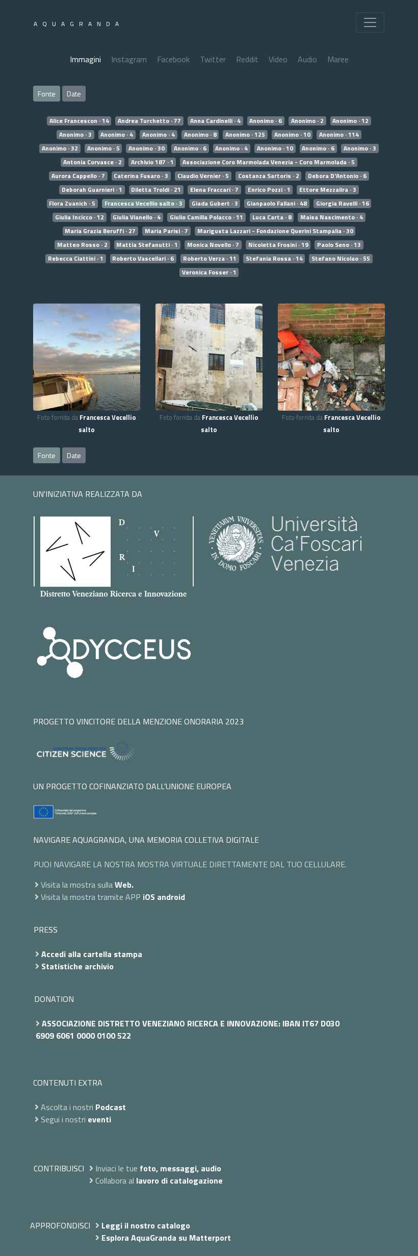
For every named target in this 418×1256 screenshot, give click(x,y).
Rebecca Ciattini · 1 (75, 258)
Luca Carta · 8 (272, 217)
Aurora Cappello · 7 (78, 176)
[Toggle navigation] (370, 22)
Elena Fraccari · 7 (214, 189)
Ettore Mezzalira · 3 (327, 189)
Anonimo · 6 (265, 120)
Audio (307, 59)
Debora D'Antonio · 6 (337, 176)
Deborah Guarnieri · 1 (92, 189)
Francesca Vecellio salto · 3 (143, 203)
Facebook (173, 59)
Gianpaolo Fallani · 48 (277, 203)
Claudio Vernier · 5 (203, 176)
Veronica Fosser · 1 (209, 272)
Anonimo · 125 (245, 134)
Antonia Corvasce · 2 (92, 162)
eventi (99, 1119)
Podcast (110, 1107)
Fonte (47, 93)
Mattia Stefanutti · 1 (147, 244)
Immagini (85, 59)
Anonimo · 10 (292, 134)
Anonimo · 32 (60, 148)
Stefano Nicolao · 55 (340, 258)
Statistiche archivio (77, 966)
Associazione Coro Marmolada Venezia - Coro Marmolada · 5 (268, 162)
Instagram (129, 59)
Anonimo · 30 (146, 148)
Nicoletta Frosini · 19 (278, 244)
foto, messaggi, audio (180, 1168)
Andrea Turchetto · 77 (149, 120)
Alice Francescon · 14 (79, 120)
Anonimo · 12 (350, 120)
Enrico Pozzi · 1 (269, 189)
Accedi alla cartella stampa (91, 954)
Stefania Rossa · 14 (274, 258)
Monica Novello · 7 (213, 244)
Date (74, 93)
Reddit (247, 59)
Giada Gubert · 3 (215, 203)
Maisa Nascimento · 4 (331, 217)
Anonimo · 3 (75, 134)
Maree (338, 59)
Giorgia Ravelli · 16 (342, 203)
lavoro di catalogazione (179, 1180)
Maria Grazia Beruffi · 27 (100, 231)
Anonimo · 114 (339, 134)
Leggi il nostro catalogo (145, 1225)
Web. (124, 884)
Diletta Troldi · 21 (156, 189)
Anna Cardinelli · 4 (215, 120)
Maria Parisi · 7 (166, 231)
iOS (149, 897)
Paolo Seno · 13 (339, 244)
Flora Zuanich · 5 (72, 203)
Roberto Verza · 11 (210, 258)
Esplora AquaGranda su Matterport (166, 1238)
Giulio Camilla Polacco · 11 (206, 217)
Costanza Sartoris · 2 (268, 176)
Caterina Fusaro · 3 (141, 176)
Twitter (213, 59)
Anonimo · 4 (116, 134)
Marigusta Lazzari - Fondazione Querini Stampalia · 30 (275, 231)
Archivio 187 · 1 (152, 162)
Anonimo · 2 (307, 120)
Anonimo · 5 (103, 148)
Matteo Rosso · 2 (82, 244)
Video (278, 59)
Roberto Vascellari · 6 (143, 258)
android (171, 897)
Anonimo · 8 (200, 134)
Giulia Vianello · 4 (137, 217)
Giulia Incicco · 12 (79, 217)
